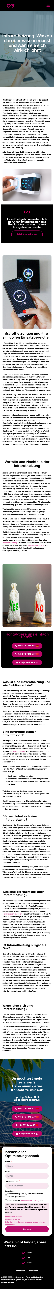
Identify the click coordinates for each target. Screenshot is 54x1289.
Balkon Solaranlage (36, 545)
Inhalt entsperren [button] (12, 1219)
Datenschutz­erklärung (30, 1200)
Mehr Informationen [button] (13, 1217)
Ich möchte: (10, 1191)
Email (7, 1171)
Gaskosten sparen (35, 1194)
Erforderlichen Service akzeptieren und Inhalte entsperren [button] (25, 1223)
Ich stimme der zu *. (25, 1200)
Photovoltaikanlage (10, 543)
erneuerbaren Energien (12, 914)
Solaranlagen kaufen (15, 1197)
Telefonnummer (12, 1181)
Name (8, 1162)
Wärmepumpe (19, 751)
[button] (48, 5)
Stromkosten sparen (15, 1194)
